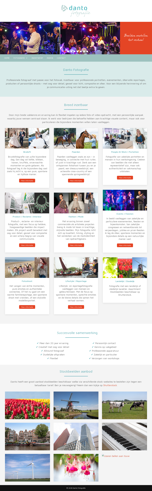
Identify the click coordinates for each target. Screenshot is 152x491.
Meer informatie (27, 181)
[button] (27, 405)
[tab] (65, 51)
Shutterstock (110, 385)
